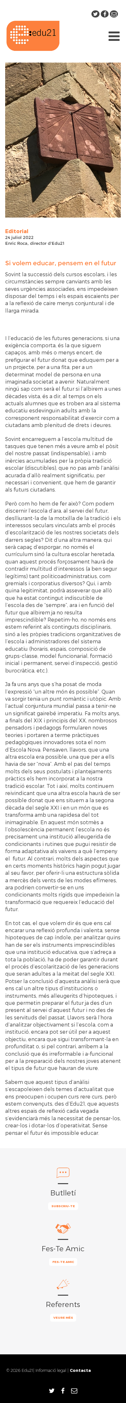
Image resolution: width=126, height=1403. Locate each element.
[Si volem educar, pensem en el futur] (63, 140)
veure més (63, 1317)
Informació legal (51, 1370)
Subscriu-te (63, 1206)
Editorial (16, 231)
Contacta (80, 1370)
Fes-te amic (63, 1262)
